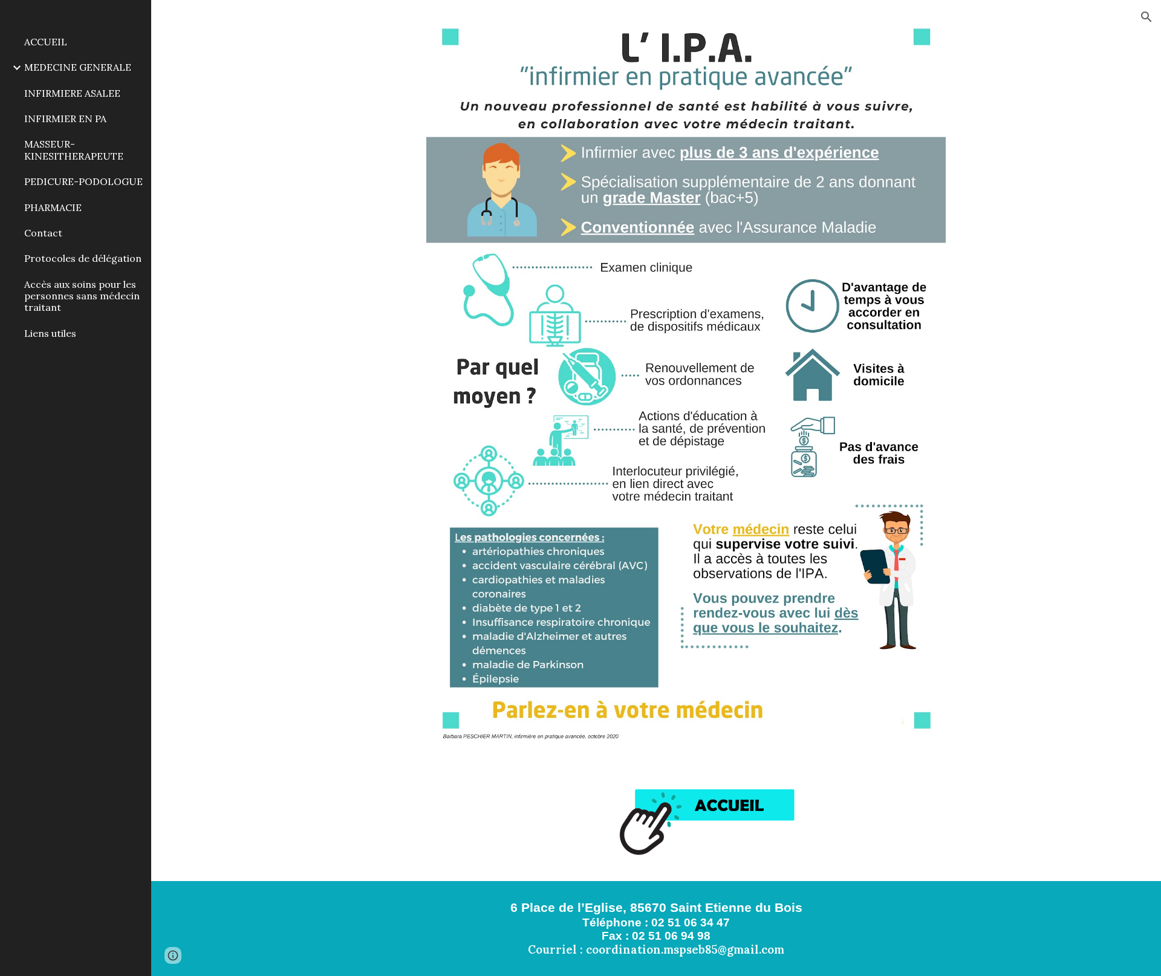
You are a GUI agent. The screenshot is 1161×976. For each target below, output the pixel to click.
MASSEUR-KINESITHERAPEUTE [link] (73, 149)
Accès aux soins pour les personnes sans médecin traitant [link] (82, 296)
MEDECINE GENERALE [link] (77, 67)
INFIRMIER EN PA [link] (65, 118)
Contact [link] (43, 233)
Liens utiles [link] (50, 333)
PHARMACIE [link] (53, 207)
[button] (1146, 16)
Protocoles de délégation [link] (82, 258)
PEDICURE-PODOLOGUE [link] (83, 181)
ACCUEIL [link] (45, 42)
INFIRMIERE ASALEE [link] (72, 93)
